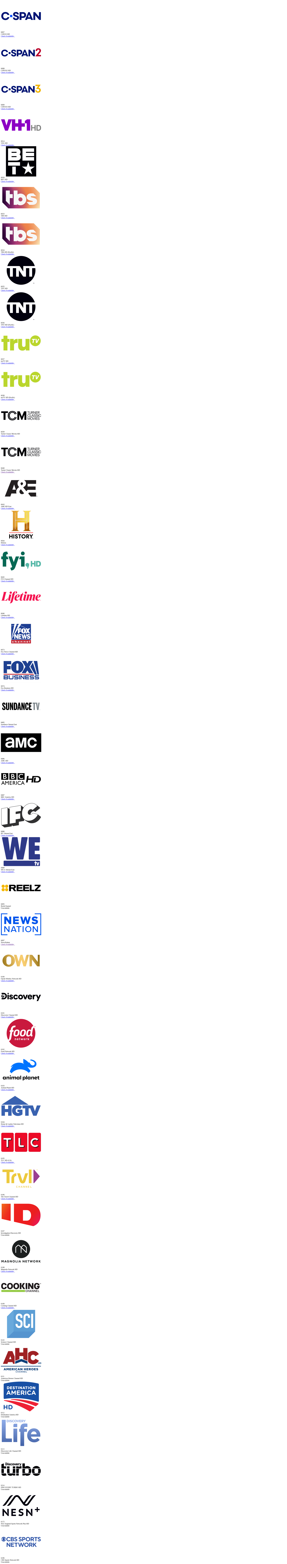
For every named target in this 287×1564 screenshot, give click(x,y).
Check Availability (8, 36)
